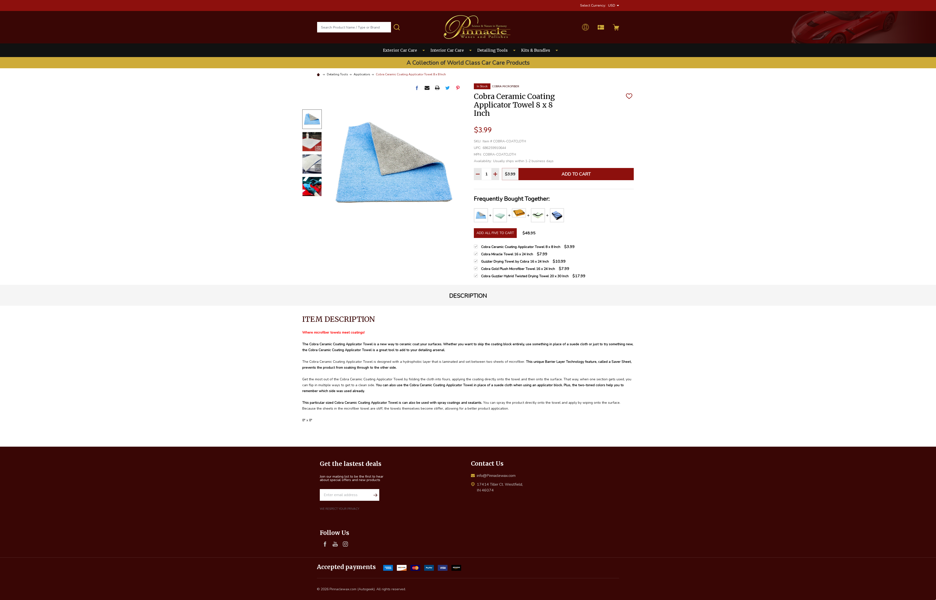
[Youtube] (335, 544)
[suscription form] (375, 495)
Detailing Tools (492, 50)
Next (312, 203)
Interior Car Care (447, 50)
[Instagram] (345, 544)
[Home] (319, 74)
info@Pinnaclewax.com (496, 475)
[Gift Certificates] (601, 27)
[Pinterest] (457, 87)
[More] (423, 50)
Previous (312, 102)
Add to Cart (576, 174)
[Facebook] (416, 87)
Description (468, 296)
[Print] (437, 87)
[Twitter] (447, 87)
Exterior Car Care (400, 50)
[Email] (427, 87)
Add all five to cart (495, 233)
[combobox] (354, 27)
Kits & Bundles (535, 50)
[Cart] (616, 27)
